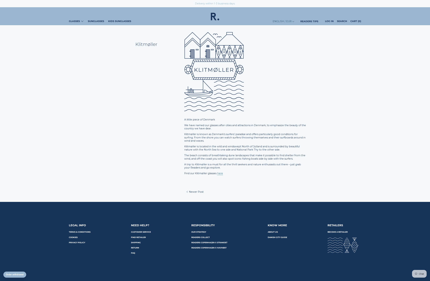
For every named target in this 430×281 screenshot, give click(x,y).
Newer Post (196, 191)
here (220, 173)
